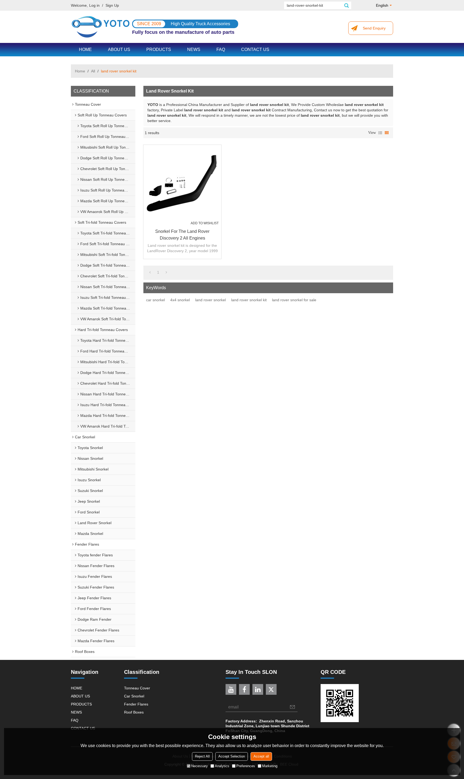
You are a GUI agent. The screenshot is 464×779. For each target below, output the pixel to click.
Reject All (202, 756)
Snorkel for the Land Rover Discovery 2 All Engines (182, 234)
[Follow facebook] (244, 689)
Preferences (245, 766)
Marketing (269, 766)
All (93, 71)
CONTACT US (255, 49)
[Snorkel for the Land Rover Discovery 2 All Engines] (182, 184)
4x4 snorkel (180, 300)
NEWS (193, 49)
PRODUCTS (158, 49)
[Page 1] (150, 272)
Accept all (261, 756)
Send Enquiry (374, 28)
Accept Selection (231, 756)
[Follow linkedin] (257, 689)
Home (80, 71)
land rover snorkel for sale (294, 300)
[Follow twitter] (271, 689)
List (380, 132)
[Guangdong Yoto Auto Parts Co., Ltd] (100, 27)
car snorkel (155, 300)
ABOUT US (119, 49)
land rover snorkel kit (249, 300)
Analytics (222, 766)
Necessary (199, 766)
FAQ (220, 49)
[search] (346, 5)
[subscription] (292, 707)
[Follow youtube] (231, 689)
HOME (85, 49)
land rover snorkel (210, 300)
